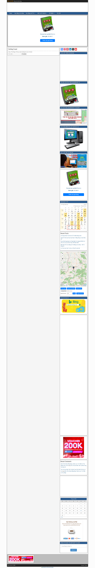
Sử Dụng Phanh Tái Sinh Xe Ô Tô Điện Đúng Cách (71, 235)
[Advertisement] (74, 375)
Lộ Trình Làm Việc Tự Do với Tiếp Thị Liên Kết (70, 248)
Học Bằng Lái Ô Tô (30, 13)
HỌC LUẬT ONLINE (41, 13)
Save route (63, 288)
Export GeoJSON (71, 288)
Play (74, 293)
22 (81, 510)
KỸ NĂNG (51, 13)
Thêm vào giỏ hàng (47, 40)
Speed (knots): (64, 293)
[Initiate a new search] (85, 254)
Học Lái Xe (10, 1)
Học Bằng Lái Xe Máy (19, 13)
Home (10, 13)
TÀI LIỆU (59, 13)
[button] (74, 268)
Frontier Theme (84, 565)
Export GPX (79, 288)
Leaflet (66, 285)
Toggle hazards (80, 293)
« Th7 (62, 517)
